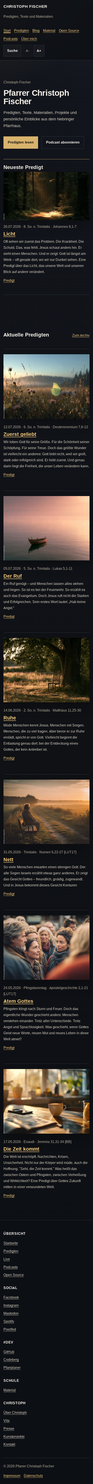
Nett (8, 859)
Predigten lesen (21, 142)
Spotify (8, 1321)
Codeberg (11, 1359)
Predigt (8, 280)
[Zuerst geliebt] (46, 386)
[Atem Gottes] (46, 947)
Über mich (29, 39)
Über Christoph (15, 1412)
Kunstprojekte (14, 1436)
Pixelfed (9, 1329)
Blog (36, 30)
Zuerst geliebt (19, 434)
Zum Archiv (81, 335)
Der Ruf (12, 576)
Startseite (10, 1243)
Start (7, 30)
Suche (12, 50)
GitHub (8, 1352)
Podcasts (10, 39)
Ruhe (9, 718)
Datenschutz (33, 1475)
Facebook (11, 1297)
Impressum (11, 1475)
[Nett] (46, 812)
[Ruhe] (46, 670)
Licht (9, 234)
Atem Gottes (18, 1001)
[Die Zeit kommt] (46, 1101)
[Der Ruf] (46, 528)
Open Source (69, 30)
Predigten (21, 30)
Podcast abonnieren (63, 142)
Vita (6, 1420)
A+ (39, 50)
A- (27, 50)
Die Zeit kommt (21, 1149)
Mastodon (11, 1313)
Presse (8, 1428)
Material (49, 30)
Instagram (11, 1305)
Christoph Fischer (25, 6)
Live (6, 1259)
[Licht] (46, 196)
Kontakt (9, 1444)
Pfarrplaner (12, 1367)
